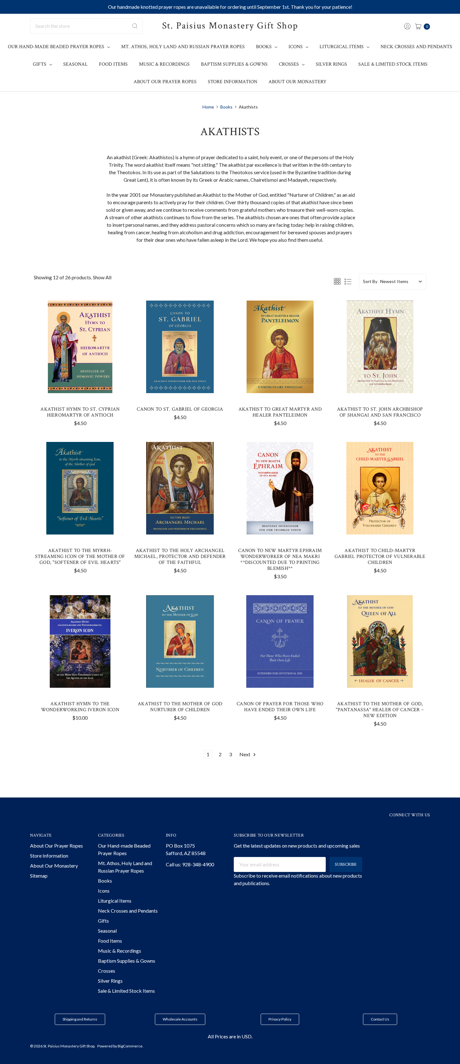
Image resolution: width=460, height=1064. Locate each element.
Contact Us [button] (380, 1019)
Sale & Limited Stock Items (392, 64)
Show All (102, 277)
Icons (296, 46)
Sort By (370, 281)
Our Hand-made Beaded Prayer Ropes (56, 46)
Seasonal (75, 64)
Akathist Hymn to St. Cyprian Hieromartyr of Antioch (80, 412)
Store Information (232, 82)
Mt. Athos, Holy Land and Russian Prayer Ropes (183, 46)
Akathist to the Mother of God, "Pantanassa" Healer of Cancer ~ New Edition (380, 710)
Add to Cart (80, 381)
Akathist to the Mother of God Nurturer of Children (180, 707)
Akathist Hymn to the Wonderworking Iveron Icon (80, 707)
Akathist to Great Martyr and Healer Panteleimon (280, 412)
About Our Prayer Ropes (165, 82)
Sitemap (39, 876)
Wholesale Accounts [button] (180, 1019)
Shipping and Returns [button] (80, 1019)
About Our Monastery (297, 82)
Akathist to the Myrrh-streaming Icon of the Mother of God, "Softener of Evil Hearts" (80, 556)
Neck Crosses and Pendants (416, 46)
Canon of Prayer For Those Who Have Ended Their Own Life (280, 707)
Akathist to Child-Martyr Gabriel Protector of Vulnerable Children (380, 556)
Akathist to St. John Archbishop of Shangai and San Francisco (380, 412)
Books (264, 46)
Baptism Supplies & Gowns (234, 64)
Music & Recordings (164, 64)
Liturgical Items (342, 46)
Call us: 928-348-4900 (190, 864)
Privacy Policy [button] (279, 1019)
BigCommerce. (130, 1046)
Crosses (289, 64)
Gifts (40, 64)
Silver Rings (331, 64)
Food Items (113, 64)
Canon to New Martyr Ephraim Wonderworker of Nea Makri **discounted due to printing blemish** (280, 559)
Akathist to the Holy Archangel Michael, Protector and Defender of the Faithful (180, 556)
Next (245, 754)
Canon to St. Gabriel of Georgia (180, 409)
